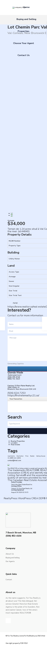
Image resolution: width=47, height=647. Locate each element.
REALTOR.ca (15, 468)
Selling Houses (40, 456)
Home (26, 7)
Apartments (11, 456)
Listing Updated (17, 490)
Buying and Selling (26, 19)
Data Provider (16, 482)
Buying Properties (18, 441)
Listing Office (16, 486)
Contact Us (24, 55)
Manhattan (20, 456)
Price (26, 456)
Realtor (32, 456)
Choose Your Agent (23, 43)
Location (14, 443)
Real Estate (15, 444)
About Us (10, 554)
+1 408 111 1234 (14, 458)
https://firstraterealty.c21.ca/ (23, 395)
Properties (23, 31)
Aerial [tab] (15, 303)
